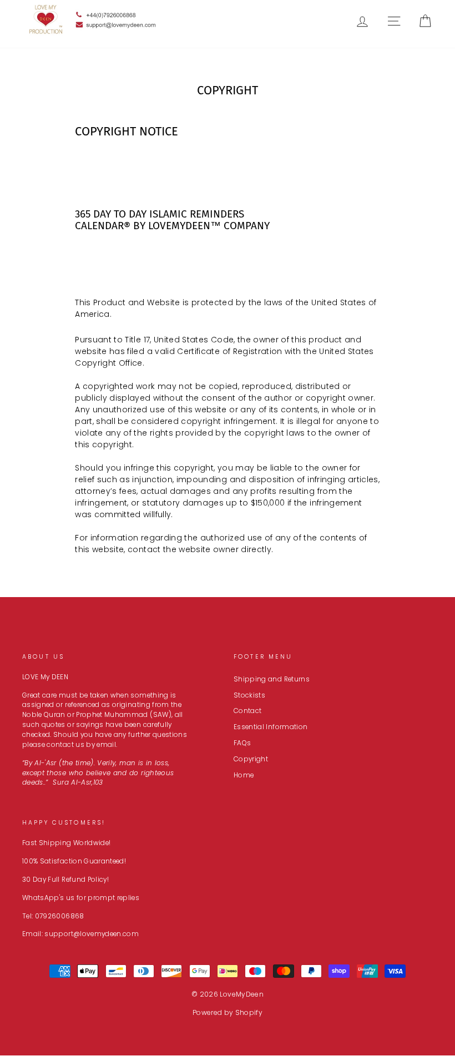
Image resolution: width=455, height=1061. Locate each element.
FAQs (242, 743)
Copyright (251, 759)
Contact (247, 710)
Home (244, 775)
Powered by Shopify (227, 1012)
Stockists (249, 695)
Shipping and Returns (272, 679)
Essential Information (270, 727)
